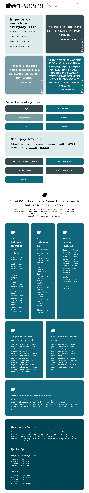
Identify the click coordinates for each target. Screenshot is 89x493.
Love (64, 126)
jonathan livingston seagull (49, 144)
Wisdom (24, 179)
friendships (17, 144)
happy (28, 144)
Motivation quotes (20, 462)
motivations (17, 148)
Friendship (64, 109)
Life (24, 126)
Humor (64, 117)
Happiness (24, 117)
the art (44, 148)
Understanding (64, 170)
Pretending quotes (20, 464)
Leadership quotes (20, 466)
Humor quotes (17, 460)
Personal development (24, 161)
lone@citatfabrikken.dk (23, 483)
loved (71, 144)
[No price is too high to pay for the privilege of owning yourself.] (65, 34)
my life (31, 147)
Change (24, 109)
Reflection (24, 170)
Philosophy (64, 161)
